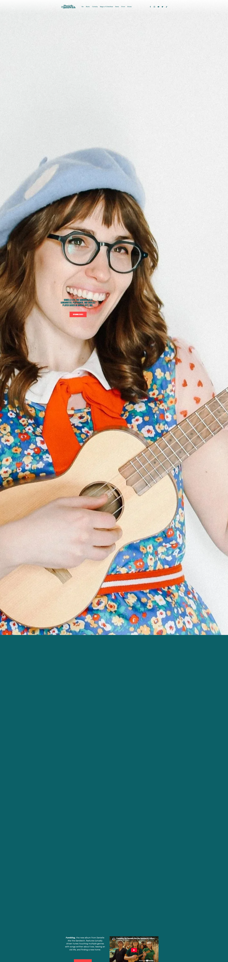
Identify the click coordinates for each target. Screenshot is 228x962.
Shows (129, 6)
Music (88, 6)
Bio (83, 6)
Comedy (95, 6)
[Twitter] (162, 7)
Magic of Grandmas (106, 6)
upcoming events (78, 314)
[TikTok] (166, 7)
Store (123, 6)
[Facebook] (150, 7)
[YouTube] (158, 7)
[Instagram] (154, 7)
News (117, 6)
